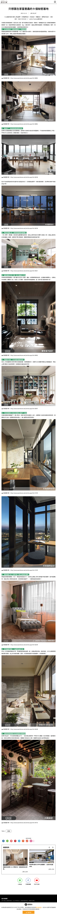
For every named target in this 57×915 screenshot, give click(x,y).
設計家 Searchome (4, 2)
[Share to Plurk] (23, 841)
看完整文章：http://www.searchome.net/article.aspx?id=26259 (20, 645)
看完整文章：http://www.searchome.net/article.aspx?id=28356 (20, 177)
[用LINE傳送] (7, 841)
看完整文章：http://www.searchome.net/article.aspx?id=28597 (20, 408)
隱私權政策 (39, 907)
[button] (49, 847)
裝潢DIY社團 (31, 900)
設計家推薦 (4, 898)
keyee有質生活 (16, 900)
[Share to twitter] (19, 841)
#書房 (8, 831)
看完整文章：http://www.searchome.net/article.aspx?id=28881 (20, 78)
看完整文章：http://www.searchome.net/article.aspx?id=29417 (20, 271)
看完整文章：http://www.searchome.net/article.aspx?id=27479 (20, 493)
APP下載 (3, 900)
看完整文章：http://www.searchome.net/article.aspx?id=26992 (20, 355)
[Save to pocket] (11, 841)
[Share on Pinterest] (15, 841)
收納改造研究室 (24, 900)
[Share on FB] (3, 841)
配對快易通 (9, 900)
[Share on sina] (27, 841)
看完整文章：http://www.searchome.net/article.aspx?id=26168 (20, 729)
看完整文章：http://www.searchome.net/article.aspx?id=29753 (20, 822)
